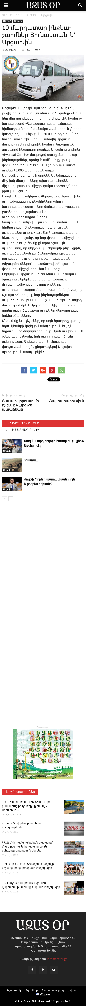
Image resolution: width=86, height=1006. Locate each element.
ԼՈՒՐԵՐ (7, 21)
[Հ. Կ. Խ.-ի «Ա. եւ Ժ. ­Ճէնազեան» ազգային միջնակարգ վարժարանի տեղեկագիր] (74, 869)
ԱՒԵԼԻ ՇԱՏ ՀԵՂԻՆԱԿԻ (21, 430)
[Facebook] (32, 970)
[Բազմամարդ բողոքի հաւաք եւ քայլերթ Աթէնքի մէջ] (12, 446)
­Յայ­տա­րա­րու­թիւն (66, 401)
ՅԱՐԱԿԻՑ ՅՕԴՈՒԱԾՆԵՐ (22, 423)
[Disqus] (43, 562)
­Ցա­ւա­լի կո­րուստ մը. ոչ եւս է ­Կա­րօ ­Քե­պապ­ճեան (21, 405)
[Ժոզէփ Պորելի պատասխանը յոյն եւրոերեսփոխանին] (12, 484)
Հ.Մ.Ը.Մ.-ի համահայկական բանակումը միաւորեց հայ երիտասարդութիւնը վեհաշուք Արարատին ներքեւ (28, 846)
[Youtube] (54, 970)
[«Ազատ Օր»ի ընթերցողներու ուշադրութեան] (74, 829)
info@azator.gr (57, 959)
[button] (80, 5)
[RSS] (43, 970)
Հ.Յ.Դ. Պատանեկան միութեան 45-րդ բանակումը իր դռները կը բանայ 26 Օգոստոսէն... (26, 806)
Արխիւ (72, 990)
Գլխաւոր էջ (14, 990)
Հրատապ (31, 460)
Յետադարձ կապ (53, 990)
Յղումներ (31, 990)
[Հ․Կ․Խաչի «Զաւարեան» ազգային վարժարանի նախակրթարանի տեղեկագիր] (74, 888)
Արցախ (18, 21)
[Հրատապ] (12, 465)
